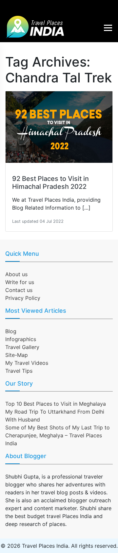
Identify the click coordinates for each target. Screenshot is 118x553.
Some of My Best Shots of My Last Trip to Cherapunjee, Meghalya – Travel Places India (57, 435)
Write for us (19, 282)
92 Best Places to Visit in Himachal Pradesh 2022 (50, 182)
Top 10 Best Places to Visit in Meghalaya (55, 403)
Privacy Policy (22, 298)
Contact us (18, 290)
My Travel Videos (26, 363)
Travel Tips (18, 370)
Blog (10, 331)
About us (16, 274)
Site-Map (16, 355)
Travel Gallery (22, 347)
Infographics (20, 339)
